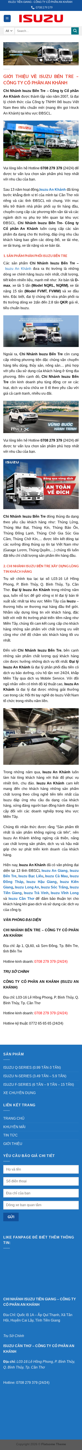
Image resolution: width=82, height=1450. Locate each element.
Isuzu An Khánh (18, 269)
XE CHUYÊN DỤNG (19, 1093)
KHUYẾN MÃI (14, 1127)
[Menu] (7, 18)
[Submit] (75, 31)
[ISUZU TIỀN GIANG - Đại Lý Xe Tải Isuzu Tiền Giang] (41, 18)
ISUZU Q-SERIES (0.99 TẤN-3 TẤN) (32, 1067)
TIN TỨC (10, 1135)
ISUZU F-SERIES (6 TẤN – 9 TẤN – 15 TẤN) (38, 1084)
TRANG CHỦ (13, 1118)
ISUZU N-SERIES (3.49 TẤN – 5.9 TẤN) (34, 1076)
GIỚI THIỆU (12, 1144)
